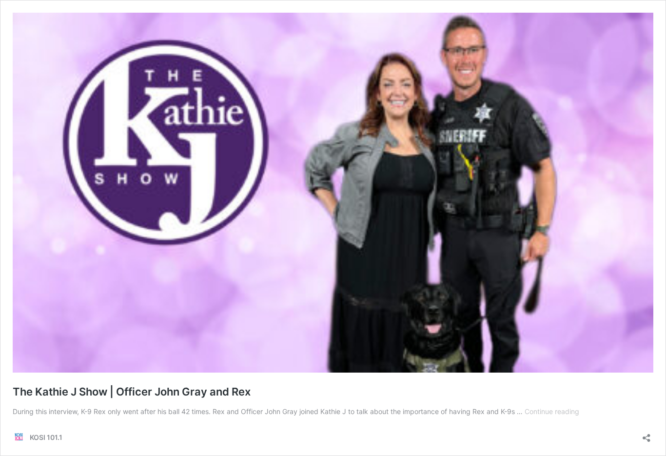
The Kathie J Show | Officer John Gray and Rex (132, 391)
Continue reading (552, 411)
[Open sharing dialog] (646, 434)
